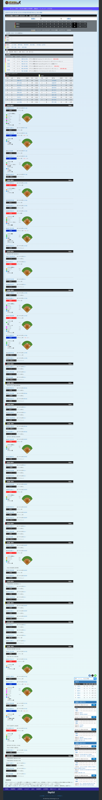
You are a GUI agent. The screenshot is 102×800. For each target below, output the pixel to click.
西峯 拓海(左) (11, 174)
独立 (53, 789)
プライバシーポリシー (51, 795)
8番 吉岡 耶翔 (24, 68)
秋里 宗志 (19, 99)
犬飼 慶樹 (54, 80)
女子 (46, 789)
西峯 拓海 (19, 92)
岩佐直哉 (81, 769)
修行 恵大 (54, 90)
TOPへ (70, 105)
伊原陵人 (93, 756)
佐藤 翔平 (54, 83)
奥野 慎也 (20, 44)
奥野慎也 (81, 714)
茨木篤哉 (81, 754)
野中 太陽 (14, 47)
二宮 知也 (38, 44)
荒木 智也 (32, 44)
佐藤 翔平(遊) (11, 200)
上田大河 (81, 756)
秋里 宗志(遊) (11, 279)
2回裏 (8, 66)
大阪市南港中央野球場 (35, 16)
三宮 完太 (19, 90)
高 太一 (24, 256)
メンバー (39, 30)
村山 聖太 (19, 85)
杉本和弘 (81, 725)
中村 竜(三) (10, 261)
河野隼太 (90, 766)
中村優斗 (86, 766)
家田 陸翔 (54, 85)
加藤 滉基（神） (81, 740)
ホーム (12, 8)
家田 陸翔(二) (11, 205)
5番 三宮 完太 (24, 61)
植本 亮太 (54, 92)
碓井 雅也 (24, 47)
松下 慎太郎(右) (11, 256)
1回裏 (8, 63)
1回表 (8, 60)
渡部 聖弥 (54, 87)
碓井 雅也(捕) (11, 315)
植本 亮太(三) (11, 245)
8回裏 (8, 69)
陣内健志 (92, 784)
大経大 (78, 688)
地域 (59, 789)
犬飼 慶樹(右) (11, 183)
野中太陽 (93, 783)
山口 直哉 (14, 44)
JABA (32, 789)
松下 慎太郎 (20, 95)
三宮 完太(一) (11, 156)
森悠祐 (75, 768)
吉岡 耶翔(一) (11, 681)
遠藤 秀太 (19, 80)
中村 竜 (19, 97)
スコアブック (62, 30)
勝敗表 (36, 8)
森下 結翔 (19, 83)
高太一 (19, 47)
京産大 (33, 19)
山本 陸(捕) (10, 150)
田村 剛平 (26, 44)
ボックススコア (46, 30)
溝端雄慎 (94, 769)
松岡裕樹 (80, 768)
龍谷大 (78, 690)
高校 (13, 789)
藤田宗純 (86, 754)
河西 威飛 (54, 97)
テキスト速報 (54, 30)
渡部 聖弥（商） (81, 772)
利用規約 (60, 795)
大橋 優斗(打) (11, 728)
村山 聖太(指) (11, 133)
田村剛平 (86, 714)
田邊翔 (88, 784)
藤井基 (81, 712)
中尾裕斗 (94, 766)
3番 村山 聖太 (24, 59)
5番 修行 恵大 (24, 63)
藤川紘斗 (81, 738)
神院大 (78, 695)
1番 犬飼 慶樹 (24, 66)
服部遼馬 (81, 737)
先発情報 (69, 30)
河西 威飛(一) (11, 298)
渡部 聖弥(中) (11, 211)
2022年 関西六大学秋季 (25, 8)
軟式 (39, 789)
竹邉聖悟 (90, 754)
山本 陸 (43, 44)
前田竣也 (89, 756)
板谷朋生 (89, 783)
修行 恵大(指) (11, 228)
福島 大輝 (54, 95)
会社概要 (42, 795)
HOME (6, 789)
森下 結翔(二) (11, 127)
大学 (16, 8)
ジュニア (27, 789)
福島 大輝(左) (11, 293)
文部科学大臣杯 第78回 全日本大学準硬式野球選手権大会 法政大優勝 (23, 12)
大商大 (69, 19)
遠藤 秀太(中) (11, 108)
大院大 (78, 697)
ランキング (43, 8)
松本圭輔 (86, 769)
